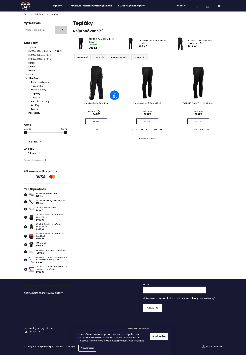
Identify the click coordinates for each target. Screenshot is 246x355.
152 (195, 129)
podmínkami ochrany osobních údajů (195, 298)
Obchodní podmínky (138, 328)
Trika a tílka (37, 86)
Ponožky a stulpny (40, 101)
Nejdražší (99, 57)
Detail (96, 121)
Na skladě (35, 141)
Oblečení (33, 78)
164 (201, 129)
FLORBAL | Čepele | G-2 (39, 59)
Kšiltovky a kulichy (40, 82)
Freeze (34, 109)
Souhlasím (159, 336)
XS (161, 129)
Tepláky (35, 93)
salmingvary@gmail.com (40, 328)
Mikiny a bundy (38, 89)
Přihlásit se (152, 307)
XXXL (154, 129)
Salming (34, 153)
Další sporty (34, 112)
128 (96, 129)
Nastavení (87, 348)
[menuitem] (59, 6)
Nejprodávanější (119, 57)
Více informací (136, 340)
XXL (147, 129)
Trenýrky (35, 97)
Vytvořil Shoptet (214, 346)
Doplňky (35, 105)
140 (189, 129)
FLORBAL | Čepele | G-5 (39, 55)
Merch (31, 70)
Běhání (31, 66)
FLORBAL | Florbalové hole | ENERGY (45, 51)
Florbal (31, 62)
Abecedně (139, 57)
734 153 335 (34, 331)
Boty (30, 74)
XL (142, 129)
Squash (32, 47)
